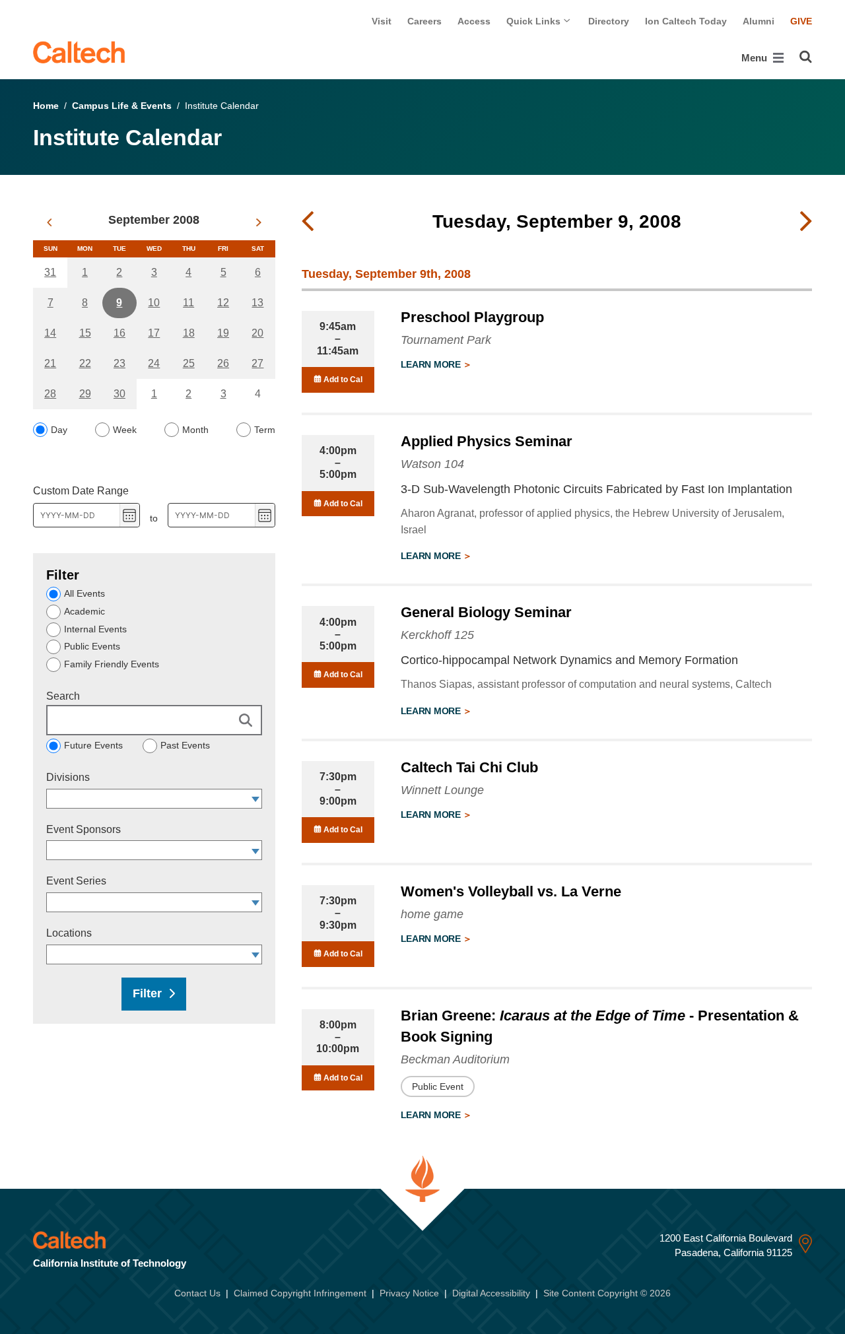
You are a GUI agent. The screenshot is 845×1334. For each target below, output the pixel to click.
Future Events (93, 745)
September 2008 (153, 219)
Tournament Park (446, 340)
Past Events (185, 745)
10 (154, 302)
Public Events (92, 646)
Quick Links (534, 21)
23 (119, 363)
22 (85, 363)
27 (257, 363)
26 (223, 363)
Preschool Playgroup (472, 317)
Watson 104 (432, 464)
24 (154, 363)
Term (264, 429)
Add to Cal (341, 379)
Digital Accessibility (491, 1293)
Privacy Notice (409, 1293)
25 (189, 363)
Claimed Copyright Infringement (300, 1293)
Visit (381, 21)
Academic (84, 611)
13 (257, 302)
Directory (608, 21)
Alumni (758, 21)
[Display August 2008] (49, 222)
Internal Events (95, 629)
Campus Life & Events (122, 105)
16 (119, 333)
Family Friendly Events (111, 664)
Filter (147, 993)
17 (154, 333)
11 (188, 302)
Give (801, 21)
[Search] (805, 56)
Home (46, 105)
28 (50, 393)
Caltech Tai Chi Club (469, 767)
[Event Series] (256, 902)
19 (223, 333)
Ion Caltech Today (686, 21)
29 (85, 393)
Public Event (437, 1086)
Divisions (68, 777)
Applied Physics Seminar (486, 441)
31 (50, 272)
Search (63, 696)
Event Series (76, 880)
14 (50, 333)
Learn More (432, 364)
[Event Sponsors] (256, 850)
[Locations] (256, 954)
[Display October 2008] (258, 222)
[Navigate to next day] (806, 221)
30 (119, 393)
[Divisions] (256, 799)
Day (59, 429)
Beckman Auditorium (455, 1059)
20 (257, 333)
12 (223, 302)
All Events (84, 593)
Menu (755, 57)
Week (125, 429)
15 (85, 333)
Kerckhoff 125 (437, 635)
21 (50, 363)
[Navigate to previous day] (308, 221)
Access (473, 21)
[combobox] (148, 799)
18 (189, 333)
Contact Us (197, 1293)
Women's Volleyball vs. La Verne (511, 891)
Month (195, 429)
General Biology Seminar (486, 612)
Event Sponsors (83, 829)
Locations (69, 933)
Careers (424, 21)
